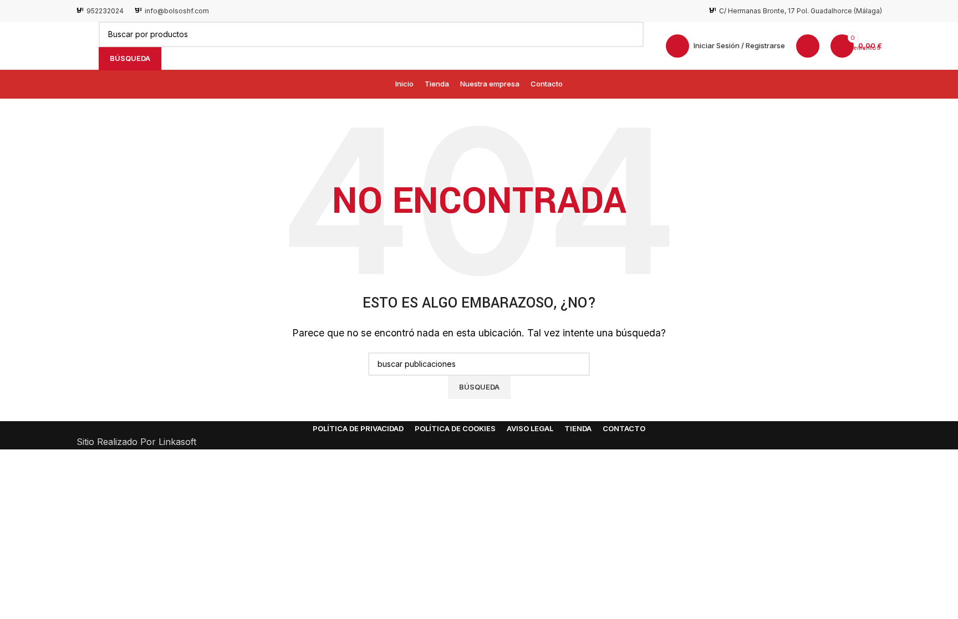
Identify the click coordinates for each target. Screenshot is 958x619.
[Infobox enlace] (100, 11)
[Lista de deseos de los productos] (808, 46)
